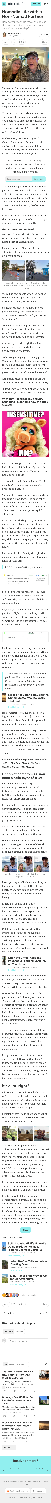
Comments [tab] (8, 1331)
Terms (35, 1481)
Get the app (38, 1491)
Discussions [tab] (22, 1364)
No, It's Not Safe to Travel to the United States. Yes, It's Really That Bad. (17, 1425)
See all (7, 1447)
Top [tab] (5, 1364)
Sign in (45, 3)
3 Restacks (32, 1295)
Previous (10, 1313)
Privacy (28, 1481)
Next (42, 1313)
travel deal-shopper (19, 520)
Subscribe (36, 3)
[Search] (46, 1364)
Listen (45, 34)
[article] (25, 1381)
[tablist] (13, 1331)
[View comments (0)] (13, 42)
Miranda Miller (14, 33)
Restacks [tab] (19, 1331)
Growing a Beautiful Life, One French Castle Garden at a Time (18, 1400)
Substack (12, 1497)
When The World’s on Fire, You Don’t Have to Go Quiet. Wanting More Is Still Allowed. (24, 763)
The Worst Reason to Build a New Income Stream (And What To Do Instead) (17, 1374)
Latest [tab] (12, 1364)
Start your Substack (19, 1491)
